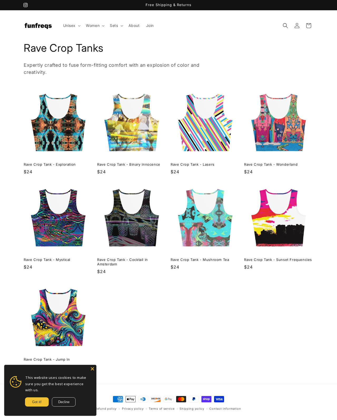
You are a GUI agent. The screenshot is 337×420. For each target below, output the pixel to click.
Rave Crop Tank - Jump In (47, 359)
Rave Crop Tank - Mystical (47, 259)
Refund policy (106, 409)
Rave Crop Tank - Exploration (50, 164)
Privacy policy (133, 409)
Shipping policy (192, 409)
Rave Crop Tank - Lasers (193, 164)
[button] (71, 25)
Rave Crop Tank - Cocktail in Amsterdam (122, 261)
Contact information (225, 409)
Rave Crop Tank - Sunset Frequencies (278, 259)
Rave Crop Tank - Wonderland (271, 164)
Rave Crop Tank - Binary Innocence (128, 164)
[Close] (92, 368)
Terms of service (161, 409)
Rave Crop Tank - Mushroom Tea (200, 259)
